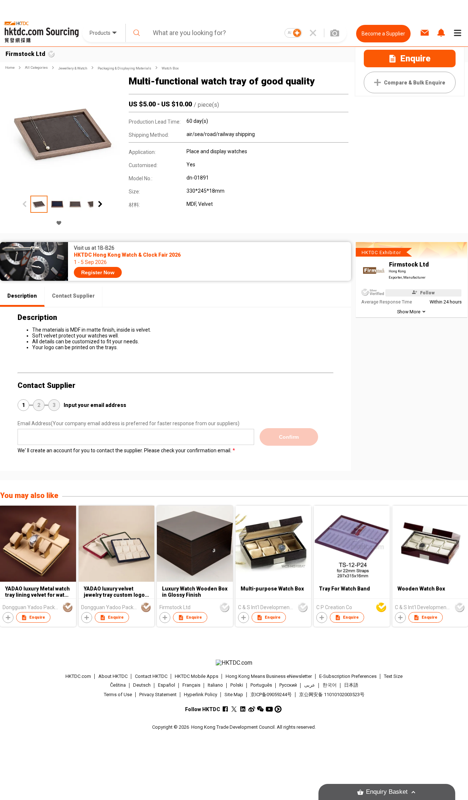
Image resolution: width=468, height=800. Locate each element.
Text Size (393, 676)
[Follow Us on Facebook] (225, 709)
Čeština (118, 685)
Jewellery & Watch (72, 68)
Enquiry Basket (387, 791)
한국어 (329, 685)
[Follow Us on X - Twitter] (234, 709)
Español (166, 685)
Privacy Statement (158, 694)
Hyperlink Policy (200, 694)
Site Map (233, 694)
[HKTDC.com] (234, 663)
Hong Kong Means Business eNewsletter (269, 676)
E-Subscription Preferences (348, 676)
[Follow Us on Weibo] (251, 709)
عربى (309, 685)
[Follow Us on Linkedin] (242, 709)
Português (261, 685)
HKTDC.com (78, 676)
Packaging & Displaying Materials (124, 68)
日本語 (351, 685)
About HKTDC (113, 676)
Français (191, 685)
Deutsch (142, 685)
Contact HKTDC (151, 676)
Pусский (288, 685)
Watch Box (170, 68)
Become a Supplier (383, 34)
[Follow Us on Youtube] (269, 709)
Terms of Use (118, 694)
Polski (236, 685)
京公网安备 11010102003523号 (332, 694)
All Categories (36, 67)
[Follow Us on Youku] (278, 709)
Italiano (215, 685)
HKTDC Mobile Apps (196, 676)
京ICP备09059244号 (271, 694)
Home (10, 67)
